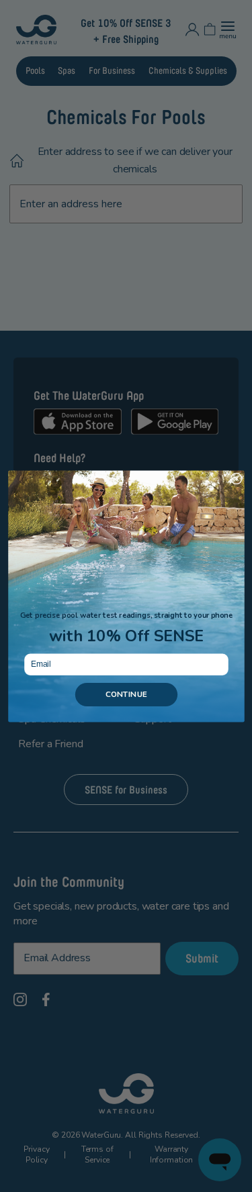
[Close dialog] (236, 479)
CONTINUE (125, 694)
